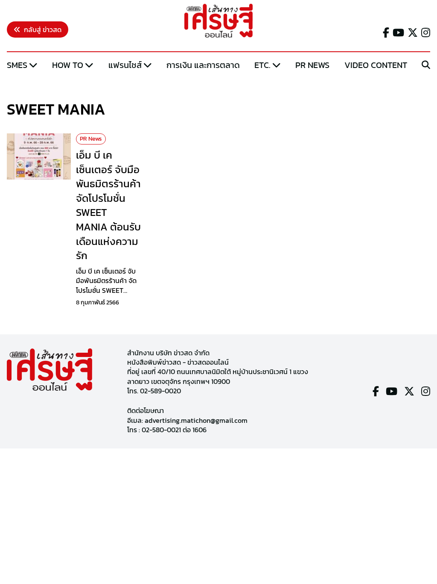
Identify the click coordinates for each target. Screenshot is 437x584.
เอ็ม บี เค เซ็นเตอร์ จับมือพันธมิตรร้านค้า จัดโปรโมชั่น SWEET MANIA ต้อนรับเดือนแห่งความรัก (108, 205)
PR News (312, 65)
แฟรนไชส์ (125, 65)
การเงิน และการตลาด (203, 65)
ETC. (262, 65)
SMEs (17, 65)
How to (67, 65)
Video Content (375, 65)
